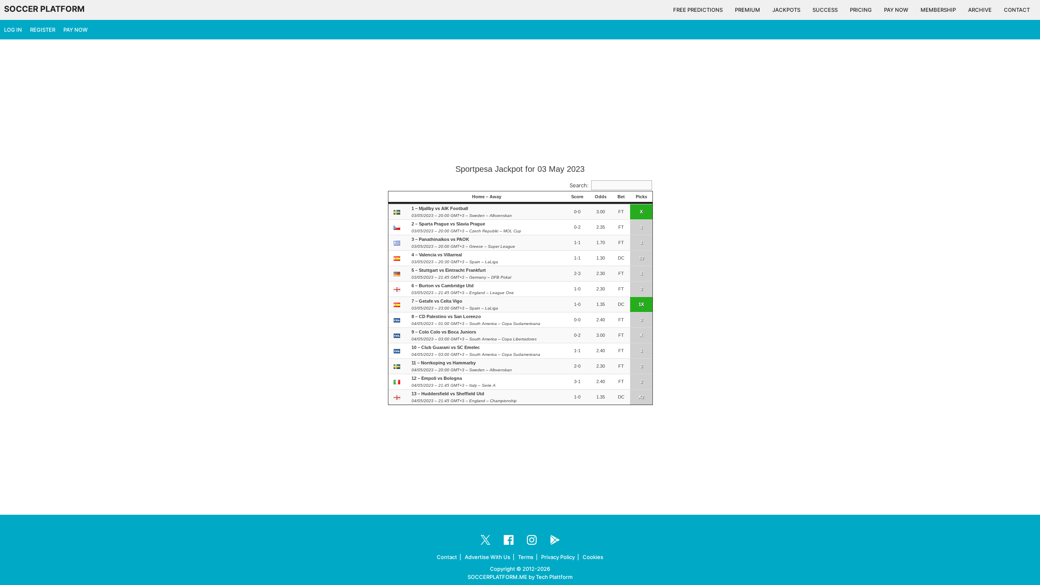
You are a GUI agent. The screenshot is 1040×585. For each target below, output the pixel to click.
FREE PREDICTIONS (698, 9)
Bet (621, 196)
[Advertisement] (520, 102)
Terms (525, 557)
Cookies (593, 557)
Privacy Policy (558, 557)
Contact (447, 557)
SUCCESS (825, 9)
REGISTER (42, 29)
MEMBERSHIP (938, 9)
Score (577, 196)
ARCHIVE (980, 9)
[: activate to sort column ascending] (397, 197)
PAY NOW (896, 9)
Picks (641, 196)
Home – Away (486, 196)
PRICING (861, 9)
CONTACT (1017, 9)
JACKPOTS (786, 9)
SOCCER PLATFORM (44, 9)
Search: (579, 185)
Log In (13, 29)
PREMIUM (747, 9)
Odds (601, 196)
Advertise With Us (487, 557)
